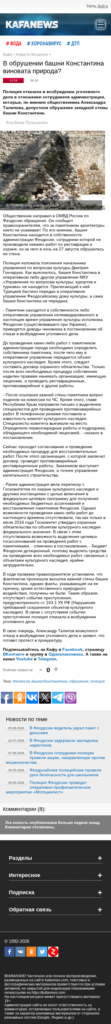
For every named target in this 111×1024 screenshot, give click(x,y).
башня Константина (49, 681)
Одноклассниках (66, 654)
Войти (103, 6)
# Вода (14, 43)
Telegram (47, 658)
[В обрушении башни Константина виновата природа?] (52, 170)
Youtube (24, 658)
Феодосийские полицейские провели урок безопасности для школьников (66, 772)
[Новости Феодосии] (32, 24)
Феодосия (21, 681)
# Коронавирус (44, 43)
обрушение (79, 681)
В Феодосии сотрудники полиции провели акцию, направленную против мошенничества (55, 757)
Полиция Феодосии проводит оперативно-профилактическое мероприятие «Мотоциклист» (48, 787)
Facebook (72, 649)
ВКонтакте (14, 654)
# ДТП (73, 43)
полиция (97, 681)
